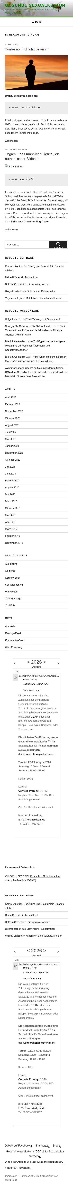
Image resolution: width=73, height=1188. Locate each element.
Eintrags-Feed (13, 633)
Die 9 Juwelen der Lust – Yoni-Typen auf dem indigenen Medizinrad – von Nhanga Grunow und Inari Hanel (35, 330)
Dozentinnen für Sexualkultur (37, 361)
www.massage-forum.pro (19, 368)
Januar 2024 (12, 445)
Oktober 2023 (12, 459)
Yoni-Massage (13, 598)
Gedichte (10, 570)
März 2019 (11, 529)
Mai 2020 (10, 494)
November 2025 (14, 411)
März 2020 (11, 501)
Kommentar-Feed (14, 640)
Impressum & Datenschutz (20, 867)
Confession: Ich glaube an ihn (27, 49)
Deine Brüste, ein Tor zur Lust (21, 277)
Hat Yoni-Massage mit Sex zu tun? (41, 319)
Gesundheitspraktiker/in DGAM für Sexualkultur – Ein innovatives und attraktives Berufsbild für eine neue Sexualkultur (36, 372)
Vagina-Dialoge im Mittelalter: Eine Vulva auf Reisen (33, 298)
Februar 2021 (12, 480)
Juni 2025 (10, 432)
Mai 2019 (10, 515)
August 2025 (12, 425)
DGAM (35, 716)
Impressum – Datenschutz (19, 1176)
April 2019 (10, 522)
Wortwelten (11, 591)
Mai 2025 (10, 439)
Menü (38, 22)
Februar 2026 (12, 404)
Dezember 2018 (14, 542)
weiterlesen (11, 140)
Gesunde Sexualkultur (35, 5)
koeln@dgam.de (36, 819)
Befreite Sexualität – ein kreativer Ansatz (27, 284)
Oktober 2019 (12, 508)
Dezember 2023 (14, 452)
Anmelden (10, 626)
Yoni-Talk (10, 605)
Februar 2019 (12, 535)
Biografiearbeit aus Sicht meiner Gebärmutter (30, 291)
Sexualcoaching (14, 584)
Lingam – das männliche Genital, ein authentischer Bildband (32, 156)
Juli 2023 (10, 466)
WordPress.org (13, 647)
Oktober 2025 (12, 418)
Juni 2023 (10, 473)
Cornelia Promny (32, 690)
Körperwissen (12, 577)
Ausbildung (11, 563)
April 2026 (10, 397)
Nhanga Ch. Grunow (16, 326)
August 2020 (12, 487)
